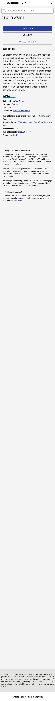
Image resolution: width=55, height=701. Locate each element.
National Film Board (21, 111)
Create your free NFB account (27, 697)
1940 (9, 107)
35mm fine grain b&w (27, 122)
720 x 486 (26, 132)
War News (19, 101)
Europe (14, 104)
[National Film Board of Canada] (13, 3)
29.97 (15, 135)
